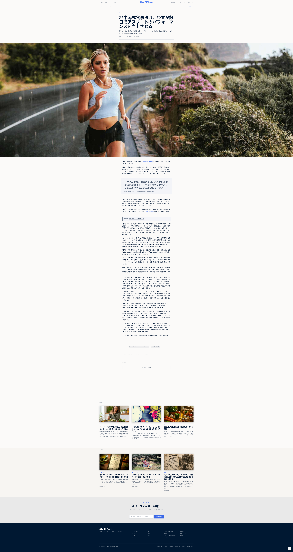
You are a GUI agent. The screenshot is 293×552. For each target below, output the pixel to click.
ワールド (101, 2)
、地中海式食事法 (147, 161)
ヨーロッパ (101, 472)
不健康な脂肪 (150, 211)
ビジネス (110, 2)
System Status (190, 546)
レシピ (178, 2)
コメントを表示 (147, 367)
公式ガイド (182, 535)
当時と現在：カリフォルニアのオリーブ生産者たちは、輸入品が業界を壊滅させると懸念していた (178, 477)
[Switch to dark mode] (193, 2)
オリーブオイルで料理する (169, 535)
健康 (106, 2)
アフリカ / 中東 (135, 472)
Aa (141, 36)
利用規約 (183, 546)
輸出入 (149, 535)
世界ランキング (183, 533)
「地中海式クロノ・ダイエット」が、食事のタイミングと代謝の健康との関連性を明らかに (146, 429)
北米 (165, 472)
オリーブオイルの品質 (168, 531)
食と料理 (166, 424)
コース (184, 2)
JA (190, 2)
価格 (149, 531)
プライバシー (177, 546)
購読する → (191, 6)
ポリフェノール (135, 531)
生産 (115, 2)
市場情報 (182, 531)
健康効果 (165, 533)
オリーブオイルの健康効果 (143, 354)
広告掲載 (171, 546)
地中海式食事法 (134, 354)
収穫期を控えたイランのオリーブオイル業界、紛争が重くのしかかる (146, 476)
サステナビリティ (151, 538)
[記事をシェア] (173, 37)
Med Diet (133, 533)
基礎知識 (173, 2)
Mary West (124, 36)
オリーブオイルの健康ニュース (136, 218)
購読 (166, 546)
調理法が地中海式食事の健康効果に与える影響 (178, 428)
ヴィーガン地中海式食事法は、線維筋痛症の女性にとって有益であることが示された (113, 428)
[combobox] (144, 6)
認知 (132, 538)
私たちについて (160, 546)
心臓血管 (133, 535)
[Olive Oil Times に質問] (289, 548)
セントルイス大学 (155, 346)
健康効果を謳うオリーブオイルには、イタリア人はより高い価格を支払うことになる (113, 476)
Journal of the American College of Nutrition (138, 346)
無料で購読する (159, 516)
